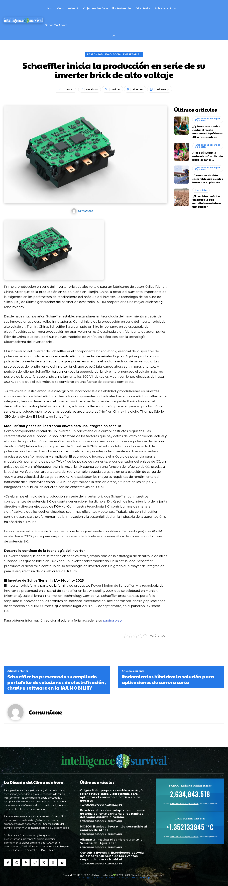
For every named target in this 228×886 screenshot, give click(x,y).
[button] (114, 36)
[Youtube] (62, 862)
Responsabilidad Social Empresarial (114, 54)
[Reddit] (35, 862)
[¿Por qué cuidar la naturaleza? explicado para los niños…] (181, 152)
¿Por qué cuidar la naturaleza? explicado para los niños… (207, 156)
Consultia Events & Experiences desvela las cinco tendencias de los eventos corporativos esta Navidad (112, 856)
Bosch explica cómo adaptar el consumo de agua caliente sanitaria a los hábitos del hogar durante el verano (112, 813)
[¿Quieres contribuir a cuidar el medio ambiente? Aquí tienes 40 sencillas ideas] (181, 126)
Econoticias (200, 190)
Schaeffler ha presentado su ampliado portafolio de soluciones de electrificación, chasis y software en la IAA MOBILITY (56, 682)
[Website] (53, 862)
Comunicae (85, 210)
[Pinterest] (25, 862)
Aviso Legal (84, 877)
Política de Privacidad (104, 877)
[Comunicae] (74, 210)
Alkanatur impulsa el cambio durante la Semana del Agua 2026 (111, 841)
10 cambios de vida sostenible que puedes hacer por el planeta (207, 179)
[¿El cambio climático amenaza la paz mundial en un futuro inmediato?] (181, 197)
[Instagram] (16, 862)
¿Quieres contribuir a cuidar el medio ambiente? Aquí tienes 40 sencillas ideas (207, 132)
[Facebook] (7, 862)
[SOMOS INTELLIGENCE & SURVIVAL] (23, 20)
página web (112, 620)
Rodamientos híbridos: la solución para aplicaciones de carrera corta (168, 679)
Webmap (145, 877)
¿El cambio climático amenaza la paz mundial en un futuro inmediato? (206, 201)
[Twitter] (44, 862)
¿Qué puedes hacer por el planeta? (207, 119)
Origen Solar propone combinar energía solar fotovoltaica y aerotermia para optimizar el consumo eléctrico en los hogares (112, 795)
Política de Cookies (127, 877)
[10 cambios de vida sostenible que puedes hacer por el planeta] (181, 174)
